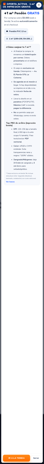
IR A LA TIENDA (16, 458)
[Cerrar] (39, 5)
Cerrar (36, 458)
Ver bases (10, 182)
